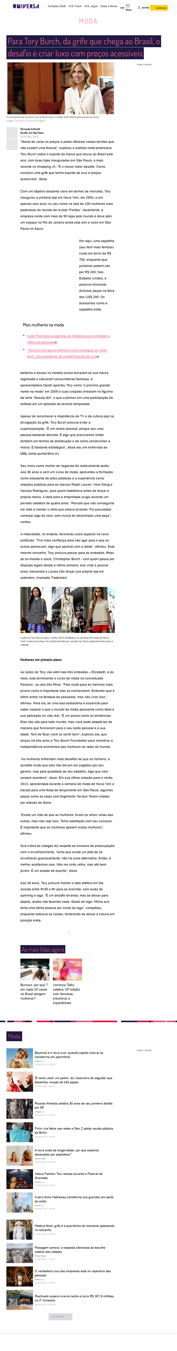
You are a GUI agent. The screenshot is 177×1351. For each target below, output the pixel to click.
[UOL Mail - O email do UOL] (131, 8)
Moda (88, 21)
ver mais (58, 1316)
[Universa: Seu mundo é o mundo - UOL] (26, 6)
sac (122, 8)
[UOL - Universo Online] (42, 6)
